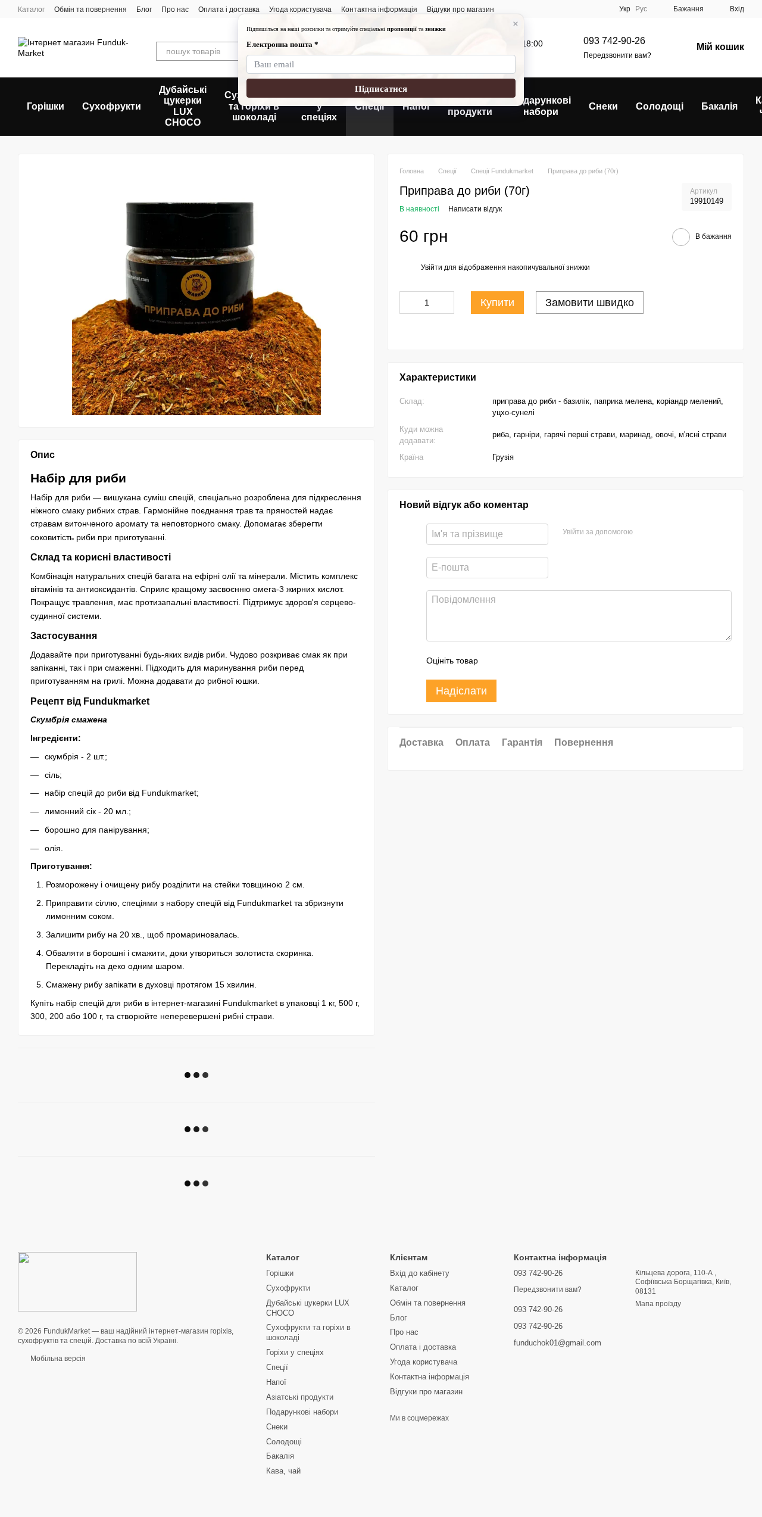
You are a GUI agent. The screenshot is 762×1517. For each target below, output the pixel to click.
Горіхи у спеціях (319, 106)
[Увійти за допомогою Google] (646, 532)
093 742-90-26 (614, 41)
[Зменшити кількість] (408, 302)
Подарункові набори (540, 105)
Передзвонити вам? (617, 55)
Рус (641, 9)
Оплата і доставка (229, 9)
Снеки (603, 106)
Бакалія (719, 106)
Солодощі (659, 106)
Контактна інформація (379, 9)
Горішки (45, 106)
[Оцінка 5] (573, 660)
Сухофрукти (111, 106)
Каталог (31, 9)
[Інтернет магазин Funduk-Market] (77, 1281)
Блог (144, 9)
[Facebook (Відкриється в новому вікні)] (525, 9)
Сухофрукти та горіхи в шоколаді (253, 106)
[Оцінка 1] (497, 660)
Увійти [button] (431, 267)
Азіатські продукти (470, 105)
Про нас (175, 9)
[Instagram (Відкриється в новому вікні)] (511, 9)
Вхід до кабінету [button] (419, 1273)
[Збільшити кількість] (445, 302)
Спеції (370, 106)
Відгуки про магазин (460, 9)
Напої (416, 106)
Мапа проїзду (658, 1304)
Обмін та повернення (90, 9)
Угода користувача (300, 9)
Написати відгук (475, 208)
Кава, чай (283, 1470)
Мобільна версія (57, 1358)
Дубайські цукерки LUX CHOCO (183, 106)
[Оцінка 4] (554, 660)
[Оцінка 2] (516, 660)
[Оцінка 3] (535, 660)
